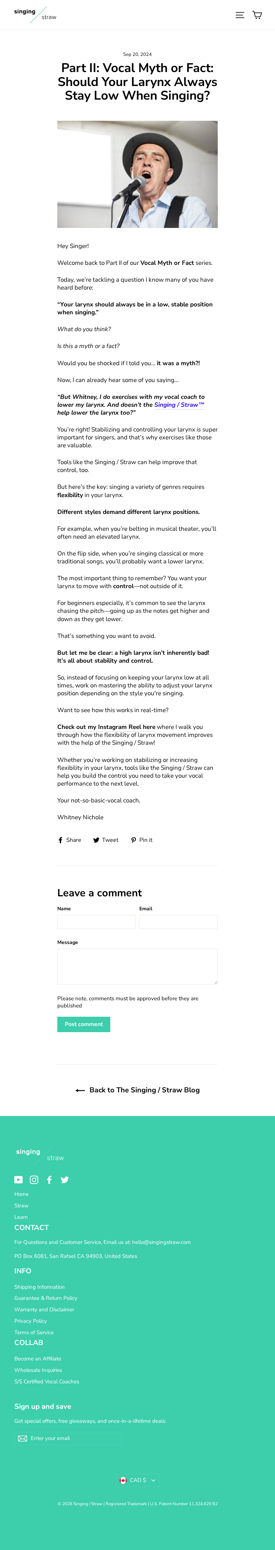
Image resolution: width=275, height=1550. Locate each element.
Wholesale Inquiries (38, 1370)
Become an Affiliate (37, 1358)
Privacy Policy (30, 1321)
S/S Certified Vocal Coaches (46, 1381)
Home (21, 1194)
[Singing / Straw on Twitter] (65, 1179)
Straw (21, 1205)
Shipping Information (39, 1287)
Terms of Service (34, 1332)
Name (64, 908)
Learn (21, 1217)
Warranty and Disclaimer (44, 1309)
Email (145, 908)
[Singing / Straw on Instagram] (34, 1179)
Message (67, 942)
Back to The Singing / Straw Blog (144, 1090)
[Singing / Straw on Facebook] (49, 1179)
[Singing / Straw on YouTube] (18, 1179)
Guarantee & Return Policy (45, 1298)
